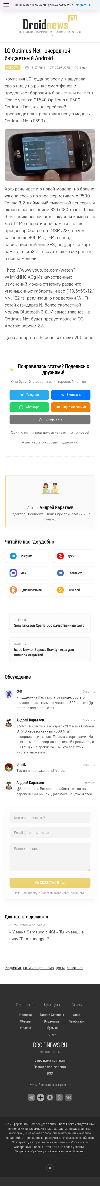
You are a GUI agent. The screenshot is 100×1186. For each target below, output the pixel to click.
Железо (25, 1028)
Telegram (80, 5)
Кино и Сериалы (52, 1015)
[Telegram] (31, 1097)
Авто (76, 1015)
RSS (50, 1073)
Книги (52, 1034)
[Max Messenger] (50, 1097)
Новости (13, 67)
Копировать (53, 419)
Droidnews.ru (50, 1045)
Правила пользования (50, 1067)
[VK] (68, 1097)
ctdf (23, 726)
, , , (44, 968)
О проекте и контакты (50, 1060)
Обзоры (25, 1021)
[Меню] (6, 5)
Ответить (89, 691)
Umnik (25, 789)
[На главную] (50, 22)
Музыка (52, 1028)
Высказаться (50, 882)
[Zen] (40, 1097)
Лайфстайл (77, 1021)
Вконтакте (74, 395)
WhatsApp (32, 407)
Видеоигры (52, 1021)
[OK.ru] (59, 1097)
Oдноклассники (71, 407)
